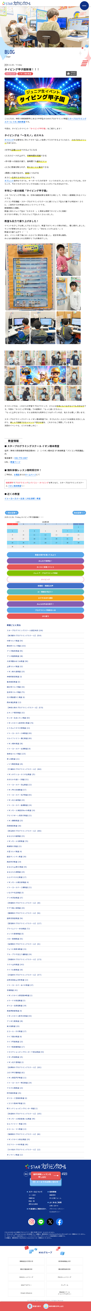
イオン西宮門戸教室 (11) (16, 1077)
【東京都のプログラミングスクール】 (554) (24, 635)
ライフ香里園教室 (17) (16, 1047)
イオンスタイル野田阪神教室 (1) (19, 995)
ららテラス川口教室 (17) (16, 877)
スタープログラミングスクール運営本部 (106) (25, 630)
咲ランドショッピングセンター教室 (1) (22, 1108)
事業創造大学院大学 (26, 1261)
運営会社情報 (33, 1204)
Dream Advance (26, 1293)
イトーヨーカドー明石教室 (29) (19, 1083)
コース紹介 (32, 1195)
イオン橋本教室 (14, 486)
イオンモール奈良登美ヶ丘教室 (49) (21, 1119)
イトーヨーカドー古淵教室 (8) (19, 748)
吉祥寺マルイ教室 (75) (16, 692)
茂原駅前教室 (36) (14, 826)
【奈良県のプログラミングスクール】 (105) (24, 1113)
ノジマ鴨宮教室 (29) (15, 764)
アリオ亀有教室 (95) (15, 651)
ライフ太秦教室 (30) (15, 970)
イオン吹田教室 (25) (15, 1057)
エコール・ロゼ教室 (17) (16, 1031)
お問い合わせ (53, 1206)
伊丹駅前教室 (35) (14, 1093)
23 (12, 543)
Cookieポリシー (55, 1212)
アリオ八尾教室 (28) (15, 1021)
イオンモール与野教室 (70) (17, 841)
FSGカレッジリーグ (64, 1277)
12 (45, 535)
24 (23, 543)
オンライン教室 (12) (15, 1155)
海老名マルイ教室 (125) (16, 754)
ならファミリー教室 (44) (16, 1124)
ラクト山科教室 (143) (15, 964)
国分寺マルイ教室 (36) (16, 687)
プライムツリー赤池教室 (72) (18, 928)
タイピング (9, 139)
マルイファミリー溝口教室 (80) (19, 738)
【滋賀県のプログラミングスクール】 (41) (23, 944)
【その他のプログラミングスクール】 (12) (23, 1149)
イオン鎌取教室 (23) (15, 820)
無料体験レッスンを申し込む (42, 1175)
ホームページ (30, 474)
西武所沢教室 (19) (14, 862)
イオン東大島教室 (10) (16, 671)
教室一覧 (32, 1201)
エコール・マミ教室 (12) (16, 1129)
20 (56, 539)
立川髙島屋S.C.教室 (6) (16, 697)
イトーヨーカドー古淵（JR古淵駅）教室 (23, 498)
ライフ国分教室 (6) (14, 1036)
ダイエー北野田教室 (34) (16, 1005)
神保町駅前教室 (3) (14, 676)
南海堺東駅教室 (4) (14, 1011)
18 (34, 539)
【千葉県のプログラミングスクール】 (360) (24, 769)
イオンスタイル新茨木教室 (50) (19, 1016)
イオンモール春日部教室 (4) (18, 882)
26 (45, 543)
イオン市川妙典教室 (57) (16, 790)
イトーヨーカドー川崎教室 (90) (19, 733)
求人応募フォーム (55, 1198)
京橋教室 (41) (12, 990)
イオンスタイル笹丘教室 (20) (18, 1139)
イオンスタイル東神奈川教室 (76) (20, 723)
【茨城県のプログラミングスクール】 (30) (23, 903)
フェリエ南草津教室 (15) (16, 949)
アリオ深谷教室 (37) (15, 897)
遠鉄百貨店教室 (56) (15, 918)
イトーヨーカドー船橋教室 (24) (19, 805)
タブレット (9, 180)
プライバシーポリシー (56, 1209)
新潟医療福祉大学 (65, 1261)
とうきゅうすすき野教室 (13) (18, 728)
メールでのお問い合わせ (47, 1181)
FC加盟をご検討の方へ (38, 1209)
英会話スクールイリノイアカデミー (64, 1293)
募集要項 (52, 1195)
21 (67, 539)
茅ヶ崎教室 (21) (13, 759)
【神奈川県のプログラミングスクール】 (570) (25, 707)
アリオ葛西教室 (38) (15, 656)
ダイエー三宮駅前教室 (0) (17, 1098)
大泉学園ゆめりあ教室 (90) (17, 661)
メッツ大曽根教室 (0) (15, 933)
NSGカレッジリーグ (26, 1277)
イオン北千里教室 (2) (15, 1062)
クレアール (64, 1285)
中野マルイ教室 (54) (15, 641)
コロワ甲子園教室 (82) (16, 1072)
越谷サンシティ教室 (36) (16, 856)
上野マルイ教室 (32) (15, 666)
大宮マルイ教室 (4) (14, 851)
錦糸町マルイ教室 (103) (16, 646)
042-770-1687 (20, 457)
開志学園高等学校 (26, 1269)
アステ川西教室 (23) (15, 1088)
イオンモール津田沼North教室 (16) (21, 810)
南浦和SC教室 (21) (14, 846)
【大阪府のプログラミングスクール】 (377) (24, 975)
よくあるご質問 (55, 1202)
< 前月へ (18, 522)
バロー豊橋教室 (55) (15, 939)
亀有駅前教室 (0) (13, 682)
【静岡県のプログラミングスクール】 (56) (23, 913)
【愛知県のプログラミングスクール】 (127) (24, 923)
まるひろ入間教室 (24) (16, 872)
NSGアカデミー (26, 1285)
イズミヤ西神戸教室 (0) (16, 1103)
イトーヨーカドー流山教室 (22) (19, 784)
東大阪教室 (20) (13, 1026)
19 (45, 539)
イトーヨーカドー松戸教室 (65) (19, 795)
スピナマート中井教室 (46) (17, 1144)
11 (34, 535)
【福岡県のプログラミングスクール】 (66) (23, 1134)
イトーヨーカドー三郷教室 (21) (19, 887)
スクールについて (36, 1192)
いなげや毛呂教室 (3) (15, 892)
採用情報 (52, 1192)
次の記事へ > (79, 512)
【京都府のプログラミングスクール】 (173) (24, 959)
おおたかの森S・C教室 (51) (18, 779)
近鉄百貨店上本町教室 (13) (17, 980)
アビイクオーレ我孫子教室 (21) (19, 815)
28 (67, 543)
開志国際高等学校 (65, 1269)
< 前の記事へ (11, 512)
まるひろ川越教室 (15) (16, 836)
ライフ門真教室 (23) (15, 1041)
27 (56, 543)
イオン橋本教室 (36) (15, 743)
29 (78, 543)
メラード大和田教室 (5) (16, 1000)
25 (34, 543)
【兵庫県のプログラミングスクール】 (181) (24, 1067)
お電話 (16, 474)
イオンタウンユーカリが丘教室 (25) (21, 774)
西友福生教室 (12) (14, 702)
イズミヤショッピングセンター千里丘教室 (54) (25, 1052)
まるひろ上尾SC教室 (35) (17, 867)
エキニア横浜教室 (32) (16, 712)
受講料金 (32, 1198)
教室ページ (15, 461)
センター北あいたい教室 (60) (18, 718)
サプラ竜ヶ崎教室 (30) (16, 908)
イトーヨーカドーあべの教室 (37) (20, 985)
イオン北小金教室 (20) (16, 800)
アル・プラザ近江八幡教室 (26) (19, 954)
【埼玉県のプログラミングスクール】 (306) (24, 831)
